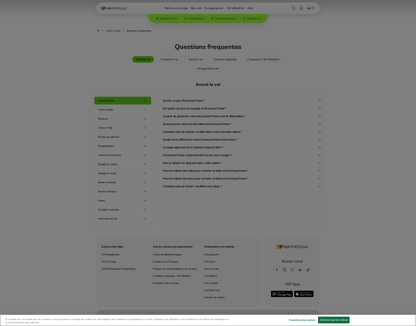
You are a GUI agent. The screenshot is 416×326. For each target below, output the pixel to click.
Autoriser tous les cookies (334, 320)
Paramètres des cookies (302, 320)
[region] (208, 320)
